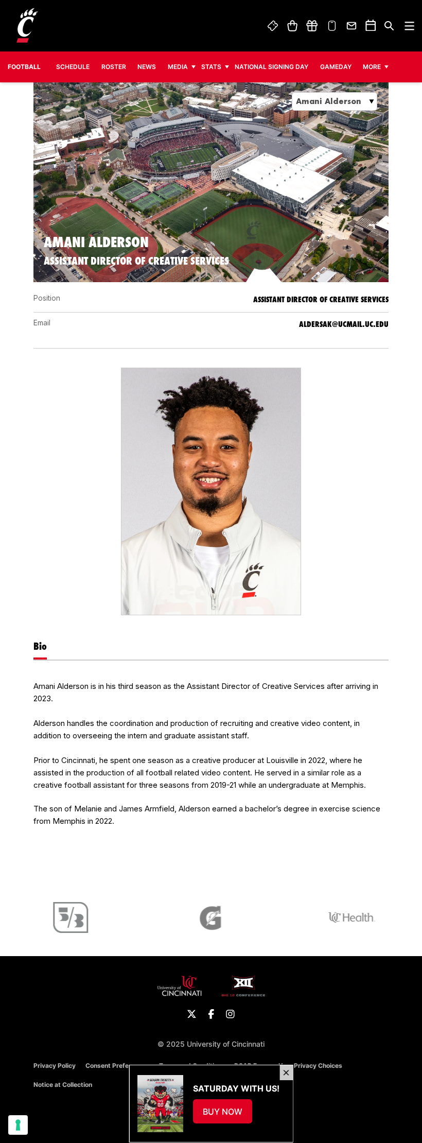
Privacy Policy (54, 1065)
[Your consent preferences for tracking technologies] (18, 1125)
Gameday (335, 67)
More (372, 67)
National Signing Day (271, 67)
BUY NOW (227, 1114)
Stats (211, 67)
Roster (113, 67)
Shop (292, 25)
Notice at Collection (62, 1084)
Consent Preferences (117, 1065)
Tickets (273, 25)
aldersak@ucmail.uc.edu (344, 324)
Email (352, 25)
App (332, 25)
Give (312, 25)
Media (178, 67)
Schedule (73, 67)
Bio (40, 646)
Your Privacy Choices (310, 1065)
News (146, 67)
